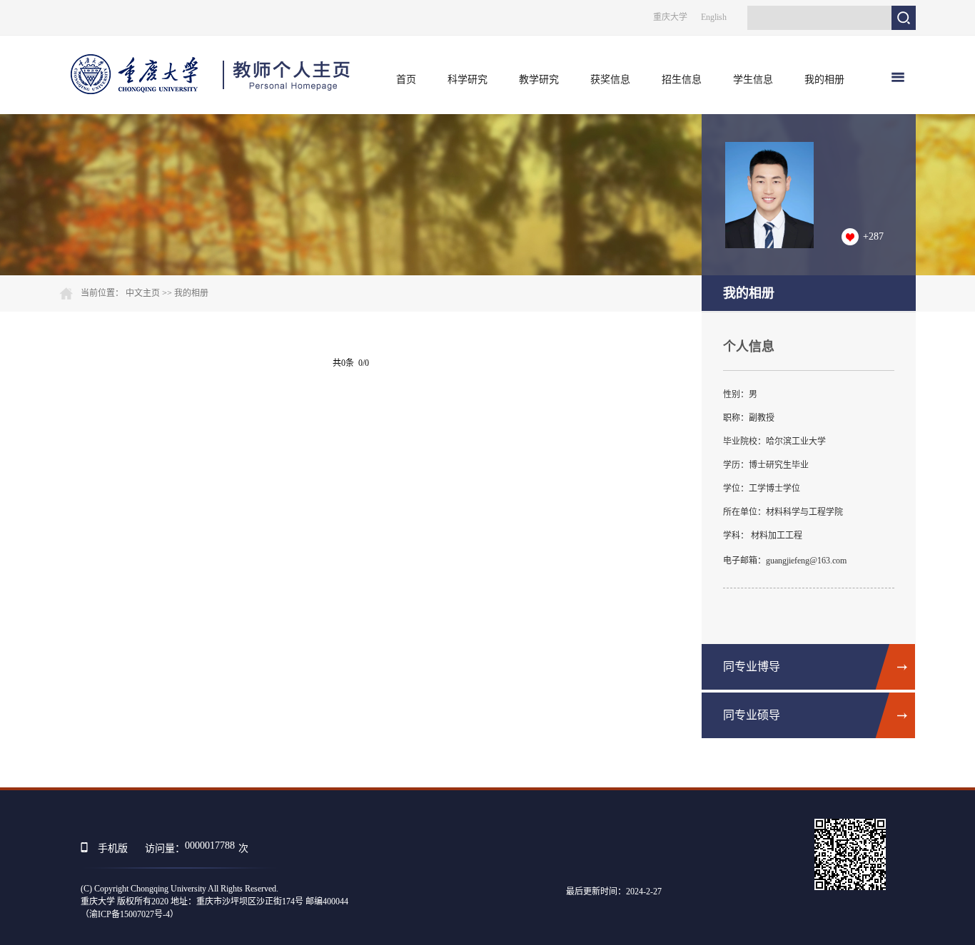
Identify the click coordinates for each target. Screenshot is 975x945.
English (714, 17)
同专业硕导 (751, 715)
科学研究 (467, 79)
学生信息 (753, 79)
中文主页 (143, 293)
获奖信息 (610, 79)
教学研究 (539, 79)
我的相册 (824, 79)
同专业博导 (751, 666)
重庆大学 (670, 17)
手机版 (113, 848)
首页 (406, 79)
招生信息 (682, 79)
